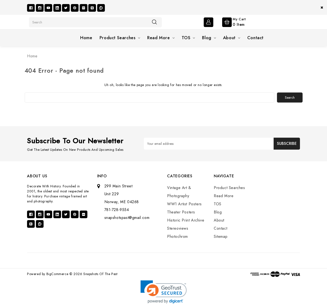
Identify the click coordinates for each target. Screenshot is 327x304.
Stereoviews (177, 228)
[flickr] (83, 8)
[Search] (154, 22)
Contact (255, 38)
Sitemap (220, 236)
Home (86, 38)
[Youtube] (48, 8)
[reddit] (101, 8)
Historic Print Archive (185, 220)
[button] (164, 292)
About (229, 38)
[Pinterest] (75, 8)
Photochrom (177, 236)
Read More (158, 38)
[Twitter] (66, 8)
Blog (206, 38)
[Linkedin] (57, 8)
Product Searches (118, 38)
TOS (186, 38)
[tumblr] (92, 8)
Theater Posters (181, 212)
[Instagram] (40, 8)
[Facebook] (31, 8)
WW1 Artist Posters (184, 204)
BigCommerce (57, 273)
